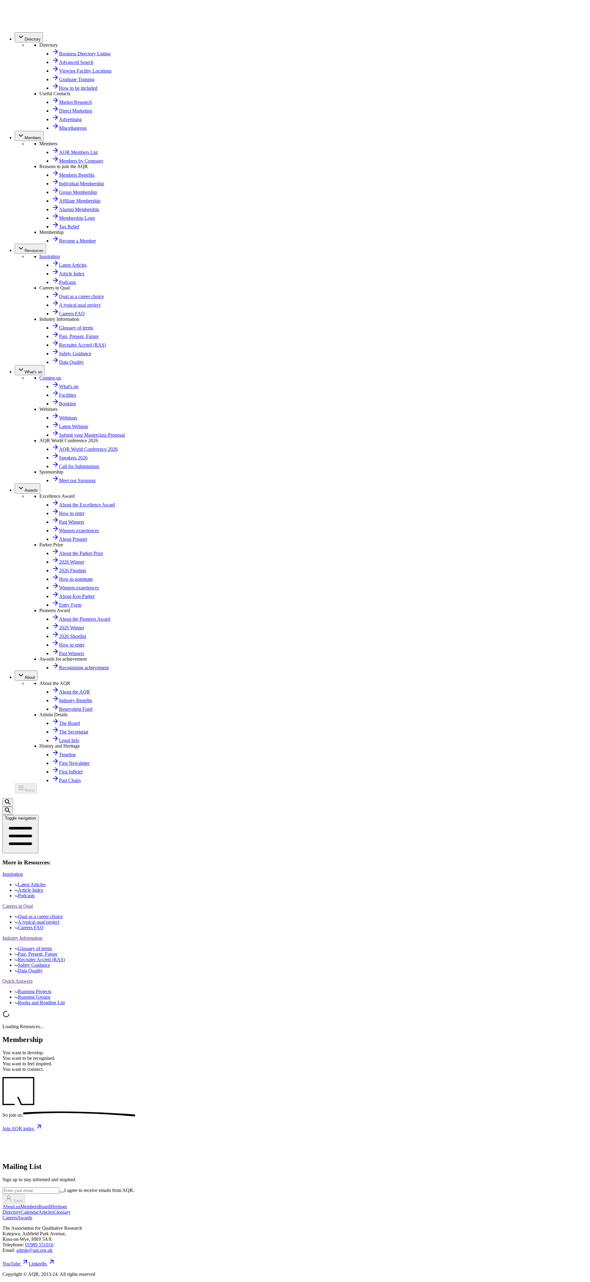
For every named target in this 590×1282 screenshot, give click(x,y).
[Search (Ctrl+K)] (7, 802)
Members (29, 1206)
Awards (24, 1217)
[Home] (16, 24)
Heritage (58, 1206)
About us (11, 1206)
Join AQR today (18, 1128)
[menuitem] (29, 37)
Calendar (29, 1212)
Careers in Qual (17, 906)
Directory (11, 1212)
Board (44, 1206)
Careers (9, 1217)
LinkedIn (38, 1263)
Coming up (50, 377)
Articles (45, 1212)
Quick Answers (17, 981)
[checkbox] (61, 1192)
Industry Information (22, 938)
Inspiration (49, 256)
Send (18, 1200)
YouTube (11, 1263)
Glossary (62, 1212)
